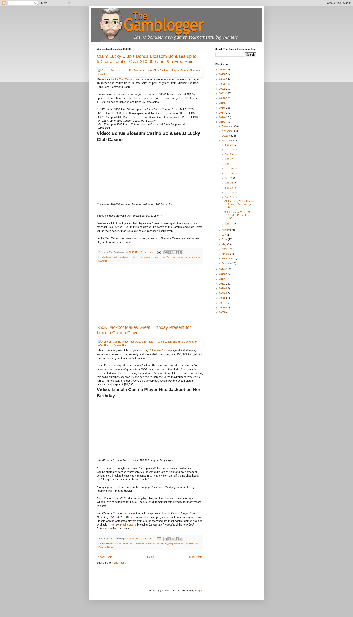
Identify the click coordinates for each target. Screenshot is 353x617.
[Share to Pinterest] (181, 252)
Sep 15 (229, 173)
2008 (222, 298)
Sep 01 (229, 224)
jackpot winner (137, 543)
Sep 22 (229, 159)
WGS (191, 543)
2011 (222, 283)
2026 (222, 69)
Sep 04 (229, 192)
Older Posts (195, 557)
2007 (222, 303)
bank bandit (112, 257)
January (226, 263)
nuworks (102, 260)
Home (150, 557)
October (226, 135)
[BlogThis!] (169, 252)
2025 (222, 74)
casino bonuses (144, 257)
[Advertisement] (150, 294)
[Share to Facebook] (177, 252)
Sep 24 (229, 149)
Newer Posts (105, 557)
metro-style (194, 257)
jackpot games (121, 543)
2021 (222, 93)
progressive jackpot (178, 543)
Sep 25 (229, 144)
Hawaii (109, 543)
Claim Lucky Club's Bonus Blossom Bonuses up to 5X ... (239, 204)
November (228, 131)
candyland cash (127, 257)
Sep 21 (229, 164)
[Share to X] (173, 252)
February (227, 258)
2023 (222, 83)
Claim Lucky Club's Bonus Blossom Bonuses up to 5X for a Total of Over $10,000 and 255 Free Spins (147, 59)
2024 (222, 79)
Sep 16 (229, 168)
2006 (222, 307)
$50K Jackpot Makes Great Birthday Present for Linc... (239, 215)
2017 (222, 112)
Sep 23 (229, 154)
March (225, 254)
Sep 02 (229, 197)
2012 (222, 279)
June (225, 239)
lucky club (183, 257)
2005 (222, 312)
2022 (222, 88)
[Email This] (165, 252)
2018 (222, 107)
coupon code (159, 257)
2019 (222, 103)
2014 (222, 269)
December (228, 126)
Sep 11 (229, 178)
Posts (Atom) (119, 562)
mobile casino (128, 524)
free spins (172, 257)
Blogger (199, 590)
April (225, 249)
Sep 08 (229, 187)
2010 (222, 288)
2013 (222, 274)
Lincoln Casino (161, 350)
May (224, 244)
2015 (222, 122)
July (224, 234)
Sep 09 (229, 183)
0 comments (147, 252)
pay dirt (163, 543)
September (228, 140)
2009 (222, 293)
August (226, 230)
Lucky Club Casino (122, 79)
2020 (222, 98)
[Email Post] (158, 252)
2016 (222, 117)
